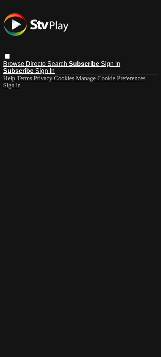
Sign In (45, 70)
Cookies (65, 78)
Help (10, 78)
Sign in (110, 63)
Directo (36, 63)
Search (58, 63)
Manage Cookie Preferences (110, 78)
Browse (14, 63)
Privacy (44, 78)
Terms (25, 78)
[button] (7, 56)
